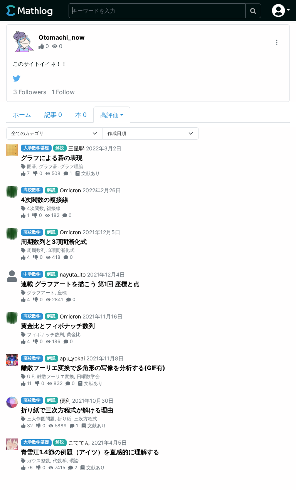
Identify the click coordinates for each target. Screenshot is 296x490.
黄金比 (74, 334)
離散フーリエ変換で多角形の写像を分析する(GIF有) (93, 368)
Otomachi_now (62, 37)
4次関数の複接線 (44, 199)
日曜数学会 (88, 376)
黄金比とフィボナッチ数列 (58, 326)
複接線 (54, 208)
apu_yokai (72, 358)
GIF (30, 376)
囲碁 (31, 166)
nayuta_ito (73, 274)
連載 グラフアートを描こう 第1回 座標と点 (80, 284)
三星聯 (76, 148)
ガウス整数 (38, 460)
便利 (65, 400)
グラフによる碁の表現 (51, 158)
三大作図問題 (41, 419)
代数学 (60, 460)
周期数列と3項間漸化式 (54, 241)
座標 (62, 292)
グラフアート (41, 292)
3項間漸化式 (61, 250)
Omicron (70, 190)
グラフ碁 (48, 166)
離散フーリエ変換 (55, 376)
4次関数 (35, 208)
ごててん (79, 442)
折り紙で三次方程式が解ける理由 (67, 410)
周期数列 (36, 250)
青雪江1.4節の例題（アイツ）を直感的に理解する (90, 452)
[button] (281, 10)
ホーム (22, 114)
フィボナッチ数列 (45, 334)
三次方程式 (85, 419)
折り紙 (64, 419)
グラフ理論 (71, 166)
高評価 (109, 115)
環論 (74, 460)
